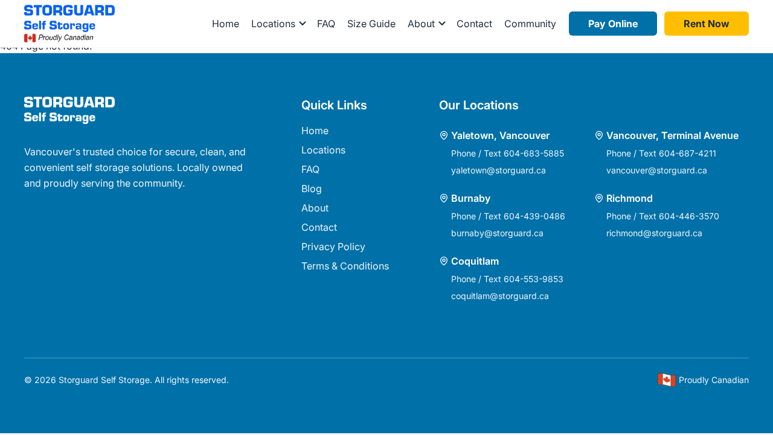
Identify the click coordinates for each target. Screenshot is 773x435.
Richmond (629, 198)
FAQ (326, 24)
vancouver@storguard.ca (656, 170)
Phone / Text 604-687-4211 (661, 153)
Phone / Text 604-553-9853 (507, 279)
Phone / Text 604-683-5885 (507, 153)
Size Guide (371, 24)
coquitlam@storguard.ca (500, 296)
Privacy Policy (333, 246)
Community (530, 24)
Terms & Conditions (345, 266)
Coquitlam (475, 261)
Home (225, 24)
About (315, 208)
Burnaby (470, 198)
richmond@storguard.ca (654, 233)
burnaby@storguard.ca (497, 233)
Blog (311, 188)
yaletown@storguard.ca (498, 170)
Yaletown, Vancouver (500, 135)
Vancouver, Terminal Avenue (672, 135)
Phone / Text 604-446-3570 (662, 216)
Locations (323, 150)
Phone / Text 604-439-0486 (508, 216)
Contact (474, 24)
